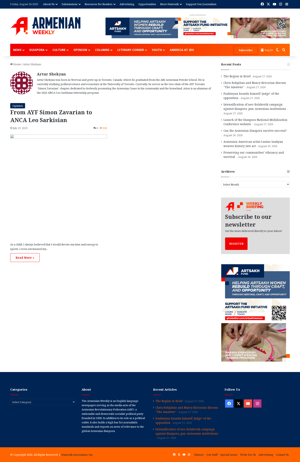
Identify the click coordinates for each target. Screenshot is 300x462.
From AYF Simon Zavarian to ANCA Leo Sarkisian (51, 116)
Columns (102, 50)
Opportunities (147, 4)
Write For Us (248, 454)
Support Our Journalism (201, 4)
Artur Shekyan (51, 74)
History (199, 454)
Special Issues (229, 454)
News (17, 50)
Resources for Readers (98, 4)
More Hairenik (169, 4)
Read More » (25, 258)
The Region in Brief (236, 76)
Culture (59, 50)
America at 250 (182, 50)
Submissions (70, 4)
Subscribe (246, 50)
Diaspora (36, 50)
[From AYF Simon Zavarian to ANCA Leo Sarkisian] (58, 186)
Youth (157, 50)
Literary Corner (130, 50)
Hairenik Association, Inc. (77, 454)
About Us (48, 4)
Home (17, 64)
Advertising (127, 4)
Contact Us (282, 454)
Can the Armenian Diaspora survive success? (255, 131)
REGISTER (236, 243)
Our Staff (212, 454)
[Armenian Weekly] (45, 26)
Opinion (80, 50)
